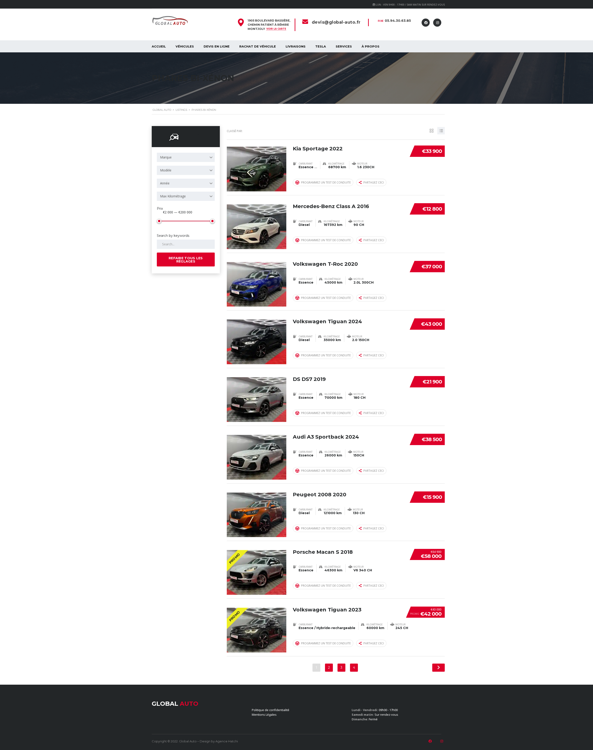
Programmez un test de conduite (326, 182)
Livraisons (296, 46)
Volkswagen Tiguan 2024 (327, 321)
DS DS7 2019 (309, 379)
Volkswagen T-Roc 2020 (325, 264)
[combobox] (186, 157)
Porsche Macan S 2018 (323, 552)
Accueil (159, 46)
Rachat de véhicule (257, 46)
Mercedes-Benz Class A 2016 (331, 206)
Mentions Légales (264, 714)
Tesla (320, 46)
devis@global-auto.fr (336, 22)
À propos (370, 46)
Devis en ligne (217, 46)
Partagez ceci (373, 182)
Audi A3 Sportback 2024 (326, 437)
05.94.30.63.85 (398, 21)
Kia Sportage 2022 (318, 149)
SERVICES (344, 46)
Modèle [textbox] (165, 170)
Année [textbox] (165, 183)
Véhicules (185, 46)
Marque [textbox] (166, 157)
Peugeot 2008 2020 (319, 494)
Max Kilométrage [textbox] (173, 196)
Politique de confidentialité (270, 710)
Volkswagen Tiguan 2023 (327, 610)
